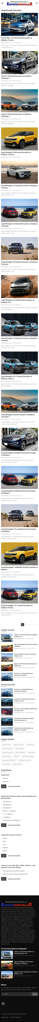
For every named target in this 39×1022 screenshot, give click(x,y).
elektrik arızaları (17, 764)
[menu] (2, 3)
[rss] (3, 1004)
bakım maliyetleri (20, 752)
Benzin (5, 838)
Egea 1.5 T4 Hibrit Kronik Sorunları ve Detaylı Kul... (25, 664)
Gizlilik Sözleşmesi (15, 1017)
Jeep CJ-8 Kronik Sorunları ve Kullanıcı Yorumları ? (16, 77)
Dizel (4, 841)
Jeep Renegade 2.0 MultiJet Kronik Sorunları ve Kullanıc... (18, 454)
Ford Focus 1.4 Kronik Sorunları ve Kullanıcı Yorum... (24, 700)
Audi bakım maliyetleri (28, 756)
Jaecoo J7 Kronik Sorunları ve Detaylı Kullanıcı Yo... (25, 635)
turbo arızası (31, 752)
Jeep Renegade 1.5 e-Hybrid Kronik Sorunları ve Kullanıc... (18, 530)
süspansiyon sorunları (25, 760)
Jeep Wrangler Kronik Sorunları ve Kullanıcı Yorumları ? (18, 416)
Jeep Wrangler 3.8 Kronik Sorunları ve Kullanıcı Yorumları (19, 225)
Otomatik (6, 781)
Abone (35, 994)
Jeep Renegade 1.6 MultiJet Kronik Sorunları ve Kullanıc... (18, 492)
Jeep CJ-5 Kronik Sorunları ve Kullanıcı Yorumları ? (16, 115)
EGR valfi (16, 756)
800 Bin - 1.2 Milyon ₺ (9, 811)
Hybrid (5, 851)
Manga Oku (4, 1017)
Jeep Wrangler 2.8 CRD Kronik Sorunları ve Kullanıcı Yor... (17, 301)
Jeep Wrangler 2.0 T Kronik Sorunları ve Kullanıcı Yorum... (16, 377)
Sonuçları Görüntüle (14, 786)
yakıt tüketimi (30, 744)
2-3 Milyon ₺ (7, 817)
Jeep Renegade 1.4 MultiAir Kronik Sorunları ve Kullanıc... (19, 568)
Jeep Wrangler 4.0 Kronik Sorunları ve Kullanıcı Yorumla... (19, 187)
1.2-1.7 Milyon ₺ (8, 814)
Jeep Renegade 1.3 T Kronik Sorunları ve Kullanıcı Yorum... (17, 607)
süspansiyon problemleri (9, 760)
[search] (36, 3)
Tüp (4, 844)
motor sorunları (6, 756)
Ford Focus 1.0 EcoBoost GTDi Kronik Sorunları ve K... (25, 709)
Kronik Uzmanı (4, 42)
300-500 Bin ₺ (7, 805)
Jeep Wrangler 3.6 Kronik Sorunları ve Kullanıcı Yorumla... (19, 263)
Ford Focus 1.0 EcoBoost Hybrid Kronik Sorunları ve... (24, 719)
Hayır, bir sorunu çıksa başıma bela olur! (15, 874)
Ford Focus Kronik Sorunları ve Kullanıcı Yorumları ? (23, 729)
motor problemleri (7, 748)
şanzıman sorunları (7, 752)
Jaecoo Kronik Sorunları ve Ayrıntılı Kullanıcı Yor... (25, 655)
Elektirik (5, 848)
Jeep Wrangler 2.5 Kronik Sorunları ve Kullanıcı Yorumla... (19, 339)
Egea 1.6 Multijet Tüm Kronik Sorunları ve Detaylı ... (26, 645)
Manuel (5, 778)
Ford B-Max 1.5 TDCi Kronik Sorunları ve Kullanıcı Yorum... (16, 39)
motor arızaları (19, 748)
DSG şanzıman (6, 764)
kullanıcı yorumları (19, 744)
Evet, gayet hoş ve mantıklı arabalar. (14, 871)
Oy (4, 786)
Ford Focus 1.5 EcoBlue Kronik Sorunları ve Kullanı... (23, 674)
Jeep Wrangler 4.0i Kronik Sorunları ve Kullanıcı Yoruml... (16, 153)
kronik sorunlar (6, 744)
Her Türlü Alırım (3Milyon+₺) (11, 820)
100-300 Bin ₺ (7, 801)
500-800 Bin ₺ (7, 808)
